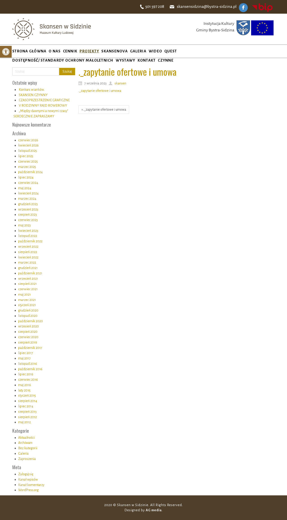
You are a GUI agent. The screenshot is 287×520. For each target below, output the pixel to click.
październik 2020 (30, 321)
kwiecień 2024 (28, 193)
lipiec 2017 (25, 353)
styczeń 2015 (27, 395)
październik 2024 (30, 172)
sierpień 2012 (27, 417)
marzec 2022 (27, 262)
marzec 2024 (27, 198)
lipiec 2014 (25, 406)
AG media (154, 510)
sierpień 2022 (27, 252)
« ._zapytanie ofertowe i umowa (103, 109)
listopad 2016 (27, 363)
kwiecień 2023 (28, 230)
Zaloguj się (25, 474)
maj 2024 (24, 188)
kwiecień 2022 (28, 257)
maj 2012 (24, 422)
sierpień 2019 (27, 342)
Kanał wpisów (28, 479)
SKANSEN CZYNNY (33, 95)
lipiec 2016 (25, 374)
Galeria (23, 453)
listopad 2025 (27, 151)
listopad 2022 (27, 236)
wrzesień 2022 (28, 246)
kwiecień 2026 (28, 145)
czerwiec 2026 (28, 140)
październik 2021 (30, 273)
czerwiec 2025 (28, 161)
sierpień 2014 (27, 401)
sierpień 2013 (27, 411)
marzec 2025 (27, 167)
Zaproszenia (27, 459)
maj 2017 (24, 358)
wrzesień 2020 (28, 326)
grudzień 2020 (28, 310)
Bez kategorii (27, 448)
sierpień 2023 (27, 214)
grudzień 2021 (28, 268)
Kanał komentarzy (31, 485)
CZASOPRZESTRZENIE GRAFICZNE (44, 100)
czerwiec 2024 (28, 183)
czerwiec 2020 (28, 337)
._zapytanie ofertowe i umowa (99, 90)
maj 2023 (24, 225)
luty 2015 (24, 390)
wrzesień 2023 (28, 209)
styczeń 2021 (27, 305)
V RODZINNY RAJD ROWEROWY (43, 105)
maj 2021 (24, 294)
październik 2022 (30, 241)
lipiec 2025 (25, 156)
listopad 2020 (27, 316)
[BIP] (262, 7)
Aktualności (26, 437)
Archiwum (25, 443)
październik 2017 (30, 348)
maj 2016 (24, 385)
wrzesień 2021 (28, 278)
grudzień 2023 (28, 204)
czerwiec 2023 (28, 220)
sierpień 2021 (27, 284)
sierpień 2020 (27, 331)
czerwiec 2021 (28, 289)
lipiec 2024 (25, 177)
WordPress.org (28, 490)
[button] (6, 52)
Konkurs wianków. (31, 89)
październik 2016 (30, 369)
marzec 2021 (27, 300)
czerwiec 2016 (28, 379)
